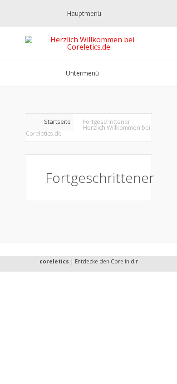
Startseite (57, 121)
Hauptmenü (84, 13)
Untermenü (82, 73)
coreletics (54, 261)
